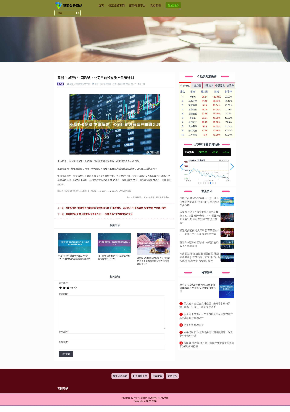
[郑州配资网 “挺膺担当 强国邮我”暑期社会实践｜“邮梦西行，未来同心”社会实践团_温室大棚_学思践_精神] (227, 257)
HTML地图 (163, 397)
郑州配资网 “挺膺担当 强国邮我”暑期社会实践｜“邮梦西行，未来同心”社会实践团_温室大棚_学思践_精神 (116, 207)
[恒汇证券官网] (69, 4)
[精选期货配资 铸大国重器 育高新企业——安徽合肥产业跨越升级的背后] (227, 232)
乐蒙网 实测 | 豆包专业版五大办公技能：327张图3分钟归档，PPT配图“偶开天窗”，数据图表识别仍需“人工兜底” (200, 217)
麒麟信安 (192, 109)
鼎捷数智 (192, 113)
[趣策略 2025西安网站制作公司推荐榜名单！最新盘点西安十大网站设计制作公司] (153, 243)
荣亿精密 (192, 130)
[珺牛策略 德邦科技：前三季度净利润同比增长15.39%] (114, 242)
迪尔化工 (192, 121)
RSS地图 (152, 397)
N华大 (193, 96)
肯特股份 (192, 126)
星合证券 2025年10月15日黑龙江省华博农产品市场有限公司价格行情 (198, 288)
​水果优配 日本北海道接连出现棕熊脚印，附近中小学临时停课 (206, 333)
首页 (101, 5)
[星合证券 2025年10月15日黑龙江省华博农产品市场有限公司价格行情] (226, 288)
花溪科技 (192, 100)
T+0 (60, 84)
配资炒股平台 (137, 5)
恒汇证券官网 (116, 5)
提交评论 (66, 353)
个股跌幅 (196, 85)
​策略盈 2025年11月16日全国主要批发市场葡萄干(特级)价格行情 (206, 344)
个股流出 (220, 85)
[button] (182, 167)
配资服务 (173, 5)
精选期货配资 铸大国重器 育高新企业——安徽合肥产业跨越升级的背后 (99, 213)
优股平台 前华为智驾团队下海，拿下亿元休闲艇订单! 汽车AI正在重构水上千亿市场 (199, 201)
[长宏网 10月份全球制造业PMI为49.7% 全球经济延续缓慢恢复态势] (74, 242)
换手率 (230, 85)
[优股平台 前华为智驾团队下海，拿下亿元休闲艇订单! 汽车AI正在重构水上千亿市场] (227, 201)
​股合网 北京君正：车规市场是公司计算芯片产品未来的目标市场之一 (206, 315)
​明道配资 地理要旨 (194, 325)
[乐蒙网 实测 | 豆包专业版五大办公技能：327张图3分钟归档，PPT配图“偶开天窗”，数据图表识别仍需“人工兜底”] (227, 217)
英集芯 (193, 117)
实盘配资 (155, 5)
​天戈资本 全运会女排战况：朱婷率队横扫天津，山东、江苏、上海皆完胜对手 (204, 305)
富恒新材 (192, 105)
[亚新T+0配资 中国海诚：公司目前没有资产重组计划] (227, 244)
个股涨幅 (185, 85)
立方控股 (192, 134)
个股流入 (208, 85)
